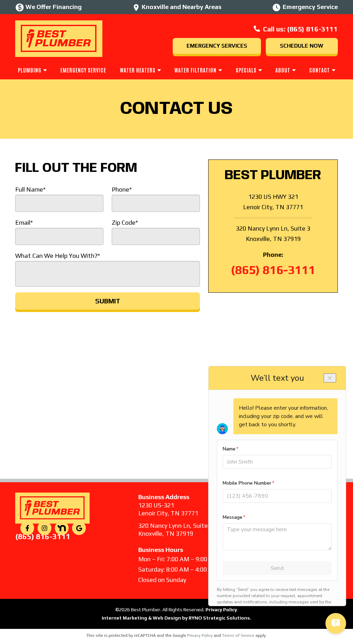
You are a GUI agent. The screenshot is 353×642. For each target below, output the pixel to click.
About (282, 70)
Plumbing (29, 70)
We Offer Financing (54, 6)
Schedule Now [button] (301, 45)
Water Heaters (137, 70)
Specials (246, 70)
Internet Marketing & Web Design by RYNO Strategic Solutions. (176, 618)
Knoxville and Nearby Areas (181, 6)
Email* (24, 222)
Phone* (122, 189)
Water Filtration (195, 70)
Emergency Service (83, 70)
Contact (319, 70)
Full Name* (30, 189)
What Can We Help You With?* (57, 255)
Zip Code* (125, 222)
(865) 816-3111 (273, 270)
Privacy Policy (200, 635)
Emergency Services (216, 45)
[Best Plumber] (58, 37)
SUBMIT (107, 301)
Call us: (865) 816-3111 (300, 29)
